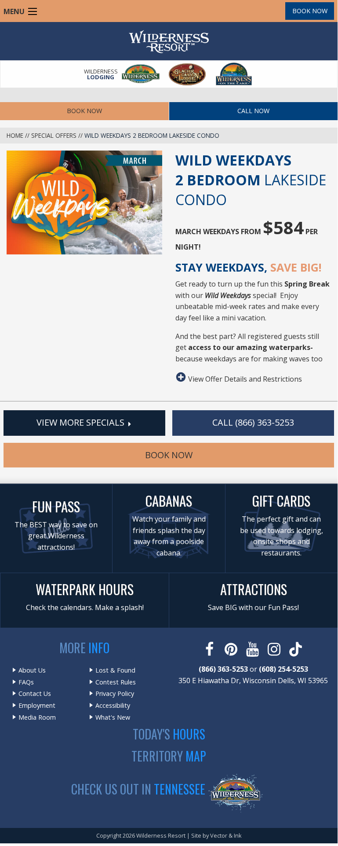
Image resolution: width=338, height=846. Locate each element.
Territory (168, 756)
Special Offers (53, 135)
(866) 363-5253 (223, 669)
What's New (112, 717)
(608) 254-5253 (283, 669)
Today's (169, 734)
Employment (36, 706)
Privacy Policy (114, 694)
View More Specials (81, 422)
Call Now (253, 111)
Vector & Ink (226, 835)
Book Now (309, 11)
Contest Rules (115, 682)
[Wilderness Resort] (141, 74)
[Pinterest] (232, 649)
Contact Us (34, 694)
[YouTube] (253, 649)
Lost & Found (115, 670)
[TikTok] (296, 649)
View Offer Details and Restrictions (244, 378)
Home (15, 135)
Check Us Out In (138, 789)
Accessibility (112, 706)
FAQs (26, 682)
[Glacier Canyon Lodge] (187, 74)
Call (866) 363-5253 (253, 422)
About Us (32, 670)
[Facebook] (210, 649)
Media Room (37, 717)
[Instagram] (275, 649)
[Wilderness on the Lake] (234, 74)
